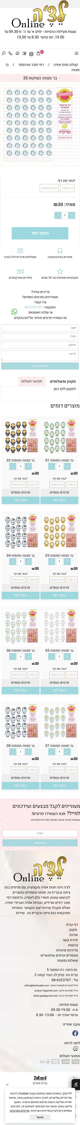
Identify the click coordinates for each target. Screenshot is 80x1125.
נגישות (73, 945)
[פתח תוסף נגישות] (76, 1084)
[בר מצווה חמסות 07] (59, 739)
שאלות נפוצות (67, 960)
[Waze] (17, 54)
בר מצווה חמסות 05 (59, 650)
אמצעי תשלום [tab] (31, 381)
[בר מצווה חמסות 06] (21, 644)
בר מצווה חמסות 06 (21, 650)
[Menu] (76, 54)
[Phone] (10, 54)
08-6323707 (33, 307)
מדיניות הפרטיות (39, 820)
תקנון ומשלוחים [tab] (63, 381)
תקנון (73, 929)
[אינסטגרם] (31, 54)
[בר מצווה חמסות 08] (21, 739)
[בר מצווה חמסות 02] (21, 454)
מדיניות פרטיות (67, 950)
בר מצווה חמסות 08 (21, 745)
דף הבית (72, 924)
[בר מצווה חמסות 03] (59, 549)
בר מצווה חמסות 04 (21, 555)
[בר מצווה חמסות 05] (59, 644)
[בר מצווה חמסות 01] (59, 454)
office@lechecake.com (36, 985)
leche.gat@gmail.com (46, 996)
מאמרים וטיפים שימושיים (59, 955)
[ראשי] (40, 13)
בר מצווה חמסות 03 (59, 555)
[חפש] (3, 54)
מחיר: (69, 204)
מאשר (40, 1117)
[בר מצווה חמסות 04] (21, 549)
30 (60, 204)
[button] (59, 500)
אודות (74, 934)
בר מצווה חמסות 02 (21, 460)
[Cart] (38, 54)
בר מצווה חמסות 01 (59, 460)
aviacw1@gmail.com (46, 990)
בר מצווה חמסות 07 (59, 745)
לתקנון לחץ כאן (65, 388)
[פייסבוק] (24, 54)
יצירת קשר (70, 940)
